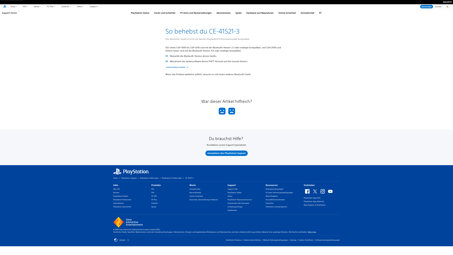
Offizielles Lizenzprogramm (276, 207)
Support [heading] (232, 185)
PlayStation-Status (140, 13)
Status (230, 196)
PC (320, 13)
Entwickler (270, 203)
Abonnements (223, 13)
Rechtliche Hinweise (234, 240)
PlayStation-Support (129, 178)
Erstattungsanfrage (235, 207)
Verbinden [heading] (309, 185)
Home (115, 178)
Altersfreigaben (272, 196)
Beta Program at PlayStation (314, 205)
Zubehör (65, 6)
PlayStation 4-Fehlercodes (172, 178)
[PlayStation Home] (5, 6)
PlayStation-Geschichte (122, 207)
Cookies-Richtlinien (306, 240)
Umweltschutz (194, 189)
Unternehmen (118, 203)
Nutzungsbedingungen (274, 189)
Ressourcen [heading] (272, 185)
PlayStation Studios (120, 196)
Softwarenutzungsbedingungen (327, 240)
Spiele (36, 6)
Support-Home (9, 13)
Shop (12, 6)
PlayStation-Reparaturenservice (240, 200)
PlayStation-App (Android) (314, 201)
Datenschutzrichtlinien (252, 240)
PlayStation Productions (122, 200)
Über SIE (116, 189)
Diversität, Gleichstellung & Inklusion (203, 200)
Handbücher (232, 210)
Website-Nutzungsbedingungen (275, 240)
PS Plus (50, 6)
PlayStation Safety (234, 192)
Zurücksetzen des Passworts (238, 203)
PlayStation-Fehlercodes (149, 178)
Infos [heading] (115, 185)
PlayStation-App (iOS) (312, 198)
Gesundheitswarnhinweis (275, 200)
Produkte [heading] (156, 185)
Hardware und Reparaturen (260, 13)
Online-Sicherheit (287, 13)
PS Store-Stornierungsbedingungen (279, 192)
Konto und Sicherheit (164, 13)
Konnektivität (307, 13)
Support (93, 6)
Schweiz (122, 240)
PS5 (24, 6)
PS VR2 (154, 196)
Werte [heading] (192, 185)
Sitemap (293, 240)
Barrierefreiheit (195, 192)
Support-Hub (233, 189)
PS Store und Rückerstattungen (196, 13)
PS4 (152, 192)
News (79, 6)
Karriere (116, 192)
